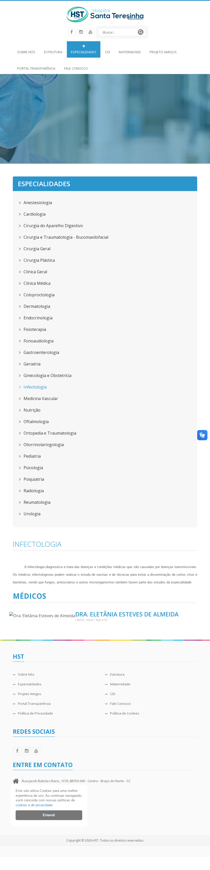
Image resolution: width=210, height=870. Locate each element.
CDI (107, 52)
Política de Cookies (124, 713)
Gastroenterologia (41, 352)
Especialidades (83, 52)
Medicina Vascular (40, 398)
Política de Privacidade (35, 713)
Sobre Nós (26, 52)
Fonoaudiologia (38, 341)
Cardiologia (34, 214)
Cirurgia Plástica (39, 260)
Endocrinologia (37, 318)
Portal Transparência (36, 68)
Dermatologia (36, 306)
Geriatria (31, 364)
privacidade (44, 805)
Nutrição (31, 410)
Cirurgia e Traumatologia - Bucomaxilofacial (65, 237)
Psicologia (33, 467)
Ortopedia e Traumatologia (49, 433)
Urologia (31, 514)
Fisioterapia (34, 329)
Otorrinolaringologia (43, 444)
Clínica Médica (36, 283)
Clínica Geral (35, 272)
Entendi (49, 815)
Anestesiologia (37, 202)
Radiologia (33, 491)
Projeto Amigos (163, 52)
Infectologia (35, 387)
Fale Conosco (76, 68)
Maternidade (130, 52)
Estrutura (53, 52)
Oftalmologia (36, 421)
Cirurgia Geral (36, 248)
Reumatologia (36, 502)
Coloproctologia (39, 295)
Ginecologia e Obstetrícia (47, 375)
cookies (21, 805)
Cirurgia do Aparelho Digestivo (53, 225)
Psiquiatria (33, 479)
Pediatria (32, 456)
